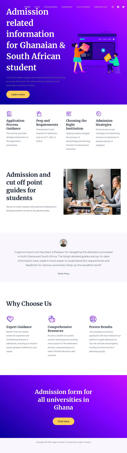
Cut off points (83, 7)
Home (27, 7)
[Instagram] (113, 7)
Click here (63, 421)
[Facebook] (118, 7)
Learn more (18, 94)
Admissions (67, 7)
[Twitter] (123, 7)
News (37, 7)
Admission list (100, 7)
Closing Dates (50, 7)
